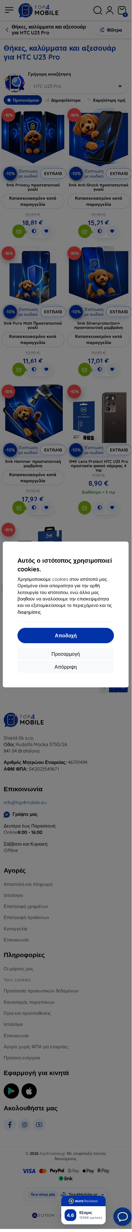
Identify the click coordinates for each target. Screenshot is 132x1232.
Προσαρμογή (65, 654)
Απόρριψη (66, 667)
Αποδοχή (66, 635)
